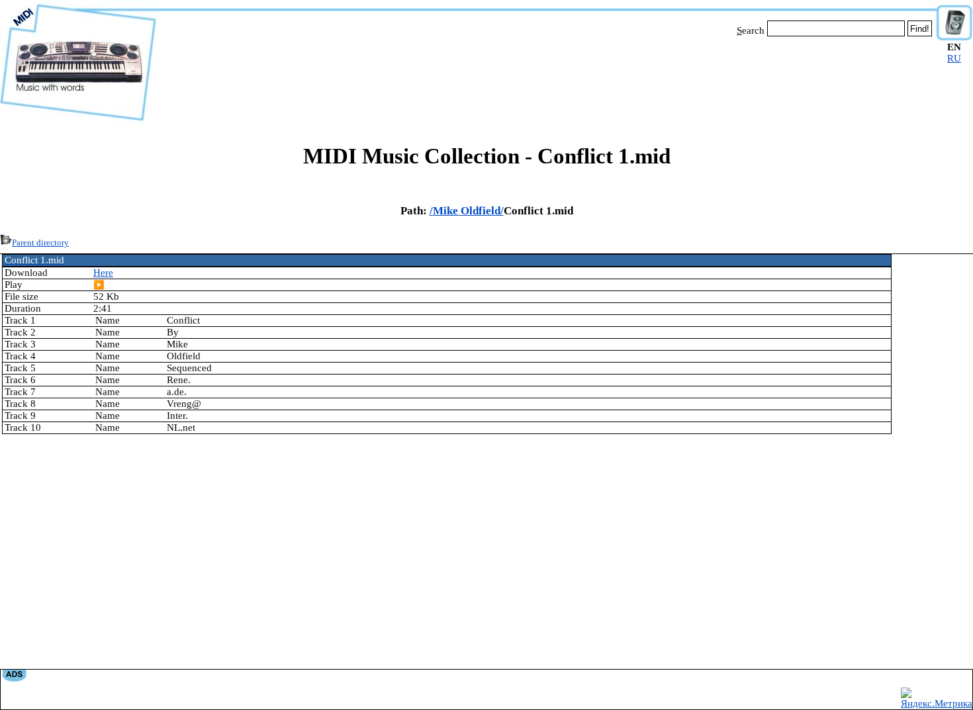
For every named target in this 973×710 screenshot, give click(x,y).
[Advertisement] (546, 78)
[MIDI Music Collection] (78, 121)
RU (954, 58)
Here (103, 272)
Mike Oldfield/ (468, 210)
